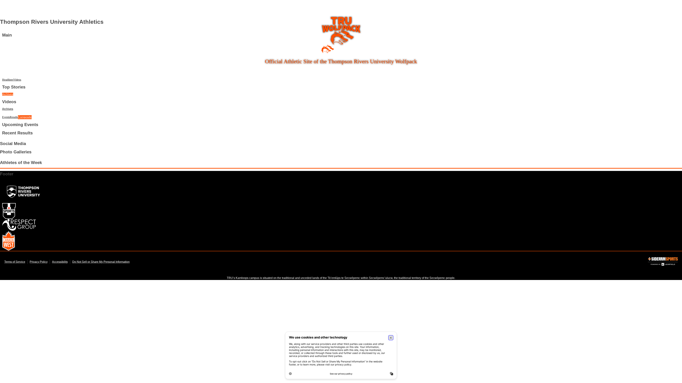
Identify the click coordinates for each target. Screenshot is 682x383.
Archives (7, 94)
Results (14, 117)
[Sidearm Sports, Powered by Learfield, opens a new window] (663, 262)
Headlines (7, 79)
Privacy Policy (39, 261)
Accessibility (60, 261)
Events (6, 117)
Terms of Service (14, 261)
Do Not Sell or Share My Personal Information (101, 261)
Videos (17, 79)
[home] (341, 35)
